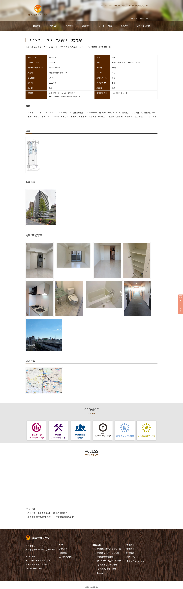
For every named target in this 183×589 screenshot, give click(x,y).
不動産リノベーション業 (108, 553)
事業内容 (97, 545)
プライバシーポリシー (136, 560)
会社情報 (63, 553)
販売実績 (130, 553)
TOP (61, 545)
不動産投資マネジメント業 (109, 549)
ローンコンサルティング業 (109, 560)
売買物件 (130, 545)
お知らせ (63, 549)
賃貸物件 (130, 549)
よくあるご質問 (66, 556)
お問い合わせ (132, 556)
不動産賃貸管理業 (105, 556)
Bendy (100, 572)
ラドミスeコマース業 (106, 568)
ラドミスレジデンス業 (107, 564)
